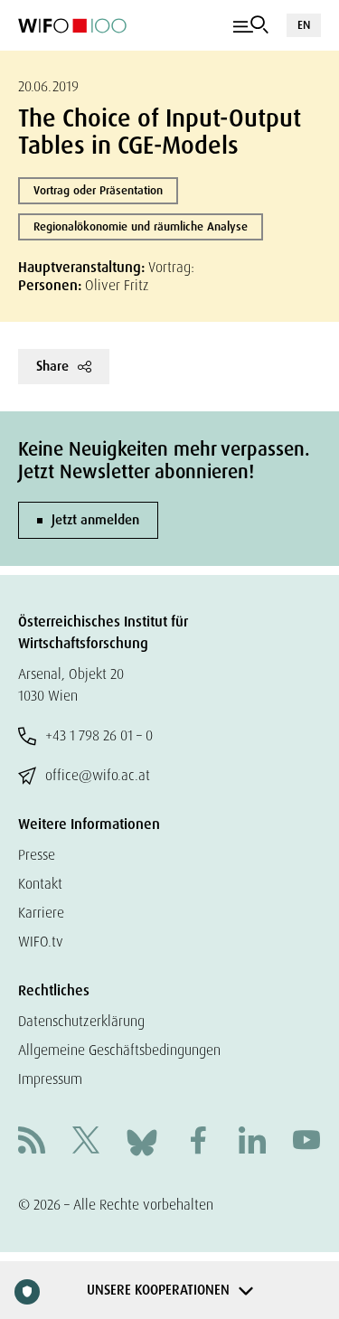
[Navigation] (250, 25)
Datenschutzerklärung (81, 1021)
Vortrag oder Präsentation (98, 190)
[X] (85, 1142)
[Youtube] (306, 1142)
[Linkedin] (252, 1142)
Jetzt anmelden (95, 520)
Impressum (50, 1078)
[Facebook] (198, 1142)
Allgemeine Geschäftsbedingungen (119, 1050)
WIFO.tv (40, 941)
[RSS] (31, 1142)
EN (303, 25)
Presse (36, 854)
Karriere (41, 912)
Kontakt (40, 883)
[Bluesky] (142, 1141)
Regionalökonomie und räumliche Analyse (140, 226)
